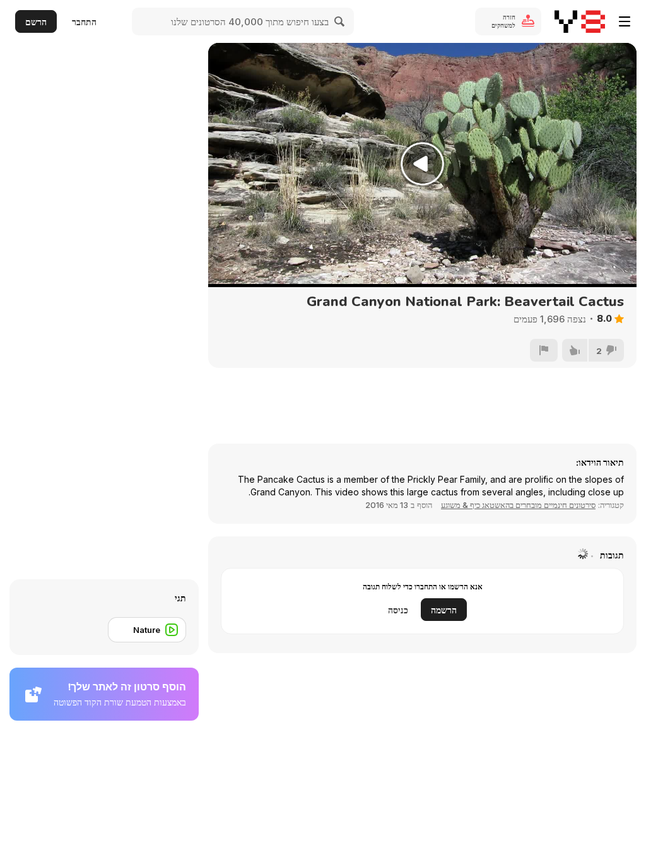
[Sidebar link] (624, 21)
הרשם (36, 21)
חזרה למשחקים (503, 21)
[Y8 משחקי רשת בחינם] (580, 21)
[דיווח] (544, 350)
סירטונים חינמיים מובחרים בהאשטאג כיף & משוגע (518, 505)
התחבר (84, 21)
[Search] (340, 21)
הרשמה (444, 610)
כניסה (398, 610)
